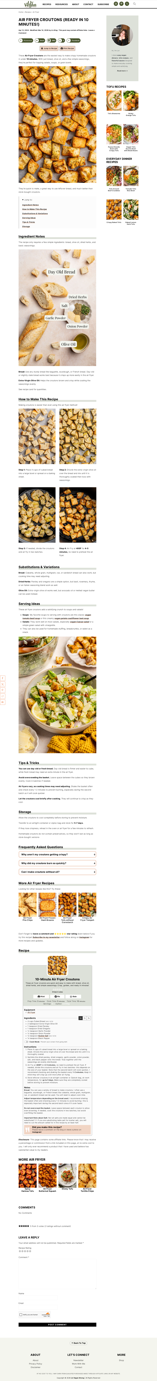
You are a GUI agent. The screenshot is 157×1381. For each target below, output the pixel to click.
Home (21, 12)
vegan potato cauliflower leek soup (71, 618)
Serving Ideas (29, 218)
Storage (26, 226)
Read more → (122, 71)
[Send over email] (2, 702)
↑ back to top (78, 1343)
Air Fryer (36, 12)
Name (21, 1293)
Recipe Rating (25, 1248)
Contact (88, 4)
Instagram (84, 937)
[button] (54, 989)
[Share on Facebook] (2, 678)
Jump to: (28, 200)
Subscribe (103, 4)
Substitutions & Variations (35, 213)
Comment (24, 1257)
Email (21, 1303)
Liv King (66, 1004)
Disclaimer (35, 1367)
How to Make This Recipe (34, 209)
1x (80, 1018)
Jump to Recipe (50, 48)
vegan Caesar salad (79, 622)
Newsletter (78, 1360)
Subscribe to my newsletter (46, 937)
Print (42, 996)
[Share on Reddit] (2, 696)
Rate (74, 996)
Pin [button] (58, 996)
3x (89, 1018)
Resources (61, 4)
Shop (121, 1360)
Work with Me (78, 1364)
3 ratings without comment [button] (57, 1226)
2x (85, 1018)
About (75, 4)
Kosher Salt (43, 1036)
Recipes (47, 4)
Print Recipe (68, 48)
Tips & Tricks (28, 222)
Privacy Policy (35, 1364)
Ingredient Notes (30, 205)
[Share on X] (2, 684)
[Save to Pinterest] (2, 690)
